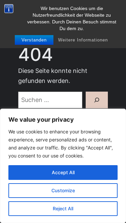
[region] (63, 166)
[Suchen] (97, 100)
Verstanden (34, 39)
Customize (63, 190)
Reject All (63, 208)
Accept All (63, 172)
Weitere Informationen (83, 39)
